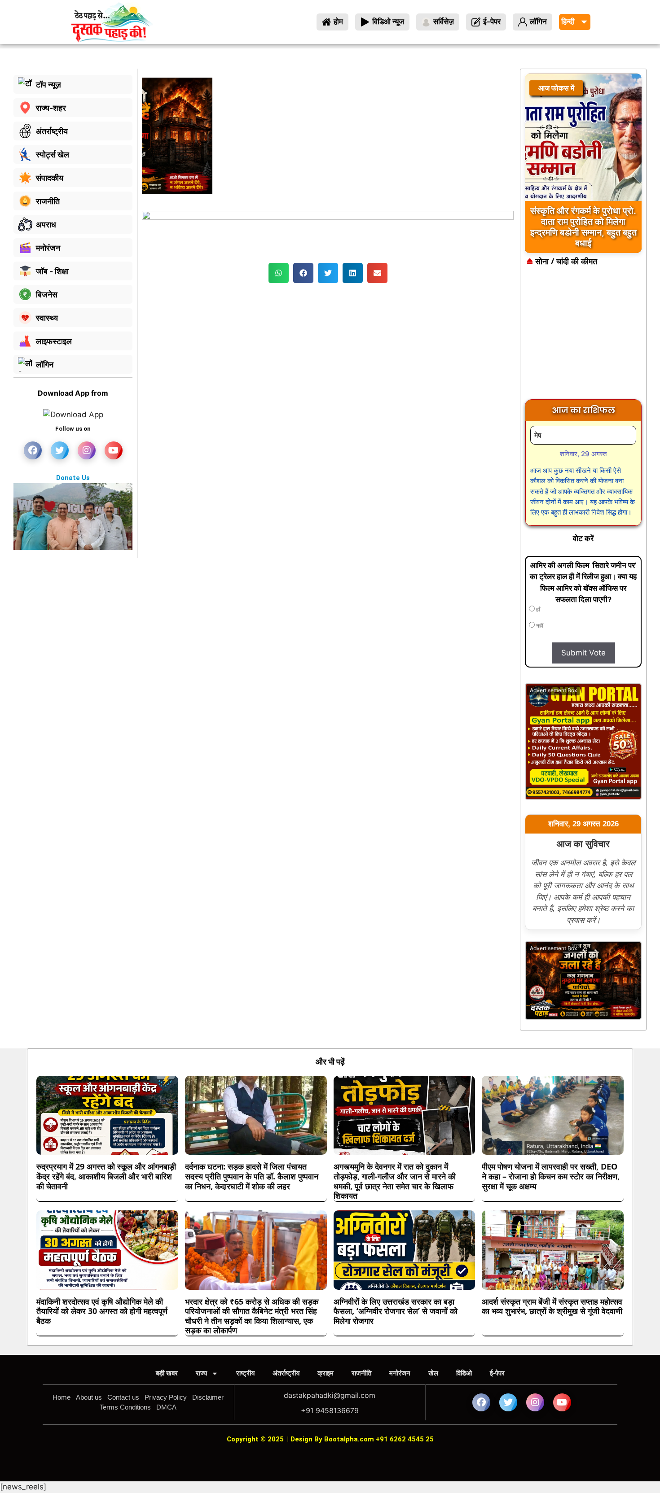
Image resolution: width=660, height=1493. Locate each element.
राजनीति (361, 1373)
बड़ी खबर (167, 1373)
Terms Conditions (125, 1407)
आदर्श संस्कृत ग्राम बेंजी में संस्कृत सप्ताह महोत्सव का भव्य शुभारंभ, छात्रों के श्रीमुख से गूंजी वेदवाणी (552, 1306)
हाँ (537, 610)
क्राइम (325, 1373)
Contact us (123, 1397)
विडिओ (464, 1373)
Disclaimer (208, 1397)
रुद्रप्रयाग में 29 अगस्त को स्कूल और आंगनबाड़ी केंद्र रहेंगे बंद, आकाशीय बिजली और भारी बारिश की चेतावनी (106, 1176)
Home (61, 1397)
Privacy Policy (166, 1397)
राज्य (201, 1373)
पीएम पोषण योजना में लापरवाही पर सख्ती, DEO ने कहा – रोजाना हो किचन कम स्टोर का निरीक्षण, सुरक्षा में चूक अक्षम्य (551, 1176)
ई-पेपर (497, 1373)
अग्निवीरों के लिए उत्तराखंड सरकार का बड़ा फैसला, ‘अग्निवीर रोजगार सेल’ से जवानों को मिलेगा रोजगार (396, 1311)
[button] (278, 273)
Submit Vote (583, 652)
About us (89, 1397)
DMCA (166, 1407)
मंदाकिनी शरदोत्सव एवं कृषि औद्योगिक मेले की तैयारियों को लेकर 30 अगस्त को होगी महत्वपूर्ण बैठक (101, 1311)
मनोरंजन (399, 1373)
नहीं (539, 626)
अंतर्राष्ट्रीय (286, 1373)
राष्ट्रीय (245, 1373)
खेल (433, 1373)
